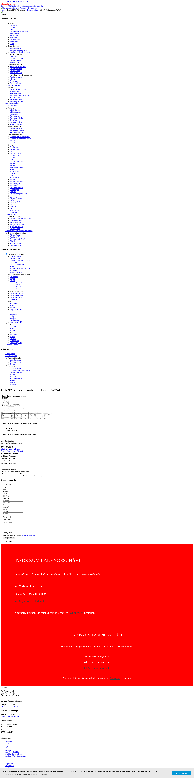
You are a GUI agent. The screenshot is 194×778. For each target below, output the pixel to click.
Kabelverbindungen (17, 161)
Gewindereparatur (16, 372)
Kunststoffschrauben (17, 293)
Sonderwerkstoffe (11, 345)
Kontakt (8, 750)
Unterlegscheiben (16, 122)
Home (3, 10)
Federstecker (14, 155)
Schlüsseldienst (15, 362)
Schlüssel (13, 376)
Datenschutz (9, 766)
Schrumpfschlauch (16, 188)
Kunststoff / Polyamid (15, 291)
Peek (9, 301)
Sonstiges (13, 299)
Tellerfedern (14, 120)
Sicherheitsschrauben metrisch (20, 139)
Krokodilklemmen (16, 167)
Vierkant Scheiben (16, 124)
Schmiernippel (15, 184)
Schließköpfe (14, 143)
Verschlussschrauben (17, 243)
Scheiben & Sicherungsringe (20, 268)
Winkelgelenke (15, 210)
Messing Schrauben (17, 283)
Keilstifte (13, 200)
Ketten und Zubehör (12, 85)
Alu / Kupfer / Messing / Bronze (19, 275)
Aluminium (14, 277)
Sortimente (14, 42)
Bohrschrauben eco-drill (18, 50)
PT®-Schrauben (11, 106)
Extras (12, 44)
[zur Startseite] (19, 8)
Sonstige (13, 380)
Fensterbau (14, 36)
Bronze (12, 281)
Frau (7, 496)
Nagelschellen (15, 171)
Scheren (13, 374)
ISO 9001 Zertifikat (12, 752)
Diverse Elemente (16, 198)
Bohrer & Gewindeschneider (20, 370)
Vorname (6, 498)
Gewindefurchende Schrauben (20, 52)
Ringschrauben (15, 81)
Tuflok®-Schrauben (12, 214)
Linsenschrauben (16, 221)
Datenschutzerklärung (28, 535)
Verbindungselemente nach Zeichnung (19, 231)
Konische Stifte (15, 202)
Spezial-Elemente (16, 272)
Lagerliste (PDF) (16, 310)
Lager (7, 746)
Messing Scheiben (16, 287)
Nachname (6, 502)
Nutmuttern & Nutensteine (19, 95)
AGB (7, 768)
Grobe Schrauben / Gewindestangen (20, 75)
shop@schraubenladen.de (10, 716)
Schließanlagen (15, 360)
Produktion (9, 744)
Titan (9, 333)
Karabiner (13, 163)
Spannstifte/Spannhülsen (18, 194)
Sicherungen (14, 190)
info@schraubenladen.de (10, 449)
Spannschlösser (15, 83)
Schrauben (13, 186)
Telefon (6, 507)
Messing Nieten (15, 289)
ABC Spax (11, 23)
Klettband (13, 165)
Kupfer (12, 279)
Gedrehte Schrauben (15, 54)
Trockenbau (14, 38)
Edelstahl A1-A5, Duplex (17, 254)
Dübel (12, 151)
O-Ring (12, 173)
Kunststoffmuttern (16, 295)
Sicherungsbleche (16, 116)
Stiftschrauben (15, 62)
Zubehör (13, 385)
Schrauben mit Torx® (17, 239)
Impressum (9, 764)
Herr (7, 494)
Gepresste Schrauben (15, 65)
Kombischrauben (16, 73)
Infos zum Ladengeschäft (14, 2)
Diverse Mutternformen (18, 89)
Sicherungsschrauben (17, 132)
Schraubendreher (16, 378)
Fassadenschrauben (17, 258)
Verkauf (8, 748)
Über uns (8, 742)
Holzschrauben (32, 10)
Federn (12, 157)
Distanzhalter (14, 56)
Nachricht (7, 520)
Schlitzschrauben (16, 69)
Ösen (12, 175)
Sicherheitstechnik (14, 358)
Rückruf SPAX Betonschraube (16, 756)
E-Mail (6, 511)
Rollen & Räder (11, 356)
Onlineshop (76, 612)
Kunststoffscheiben (16, 297)
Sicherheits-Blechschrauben (20, 137)
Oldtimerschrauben (12, 104)
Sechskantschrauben (15, 126)
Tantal (10, 324)
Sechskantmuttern (16, 100)
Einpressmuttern (15, 91)
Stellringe (13, 208)
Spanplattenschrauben (17, 225)
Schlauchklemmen (16, 182)
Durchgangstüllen (16, 153)
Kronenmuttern (15, 93)
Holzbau (13, 27)
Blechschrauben (13, 46)
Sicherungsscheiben (17, 118)
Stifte (9, 196)
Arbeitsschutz (10, 354)
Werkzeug (11, 366)
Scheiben (11, 108)
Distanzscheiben (15, 112)
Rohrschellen (14, 177)
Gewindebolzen (15, 60)
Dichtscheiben (15, 110)
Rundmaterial (14, 320)
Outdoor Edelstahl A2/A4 (19, 31)
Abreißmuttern (15, 141)
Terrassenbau (14, 33)
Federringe (14, 114)
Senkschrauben (15, 223)
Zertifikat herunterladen (13, 754)
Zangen (12, 382)
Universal (13, 25)
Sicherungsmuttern (16, 102)
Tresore (12, 364)
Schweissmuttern (16, 97)
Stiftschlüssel (14, 241)
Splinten (13, 192)
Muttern (10, 87)
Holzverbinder (15, 40)
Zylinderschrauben (16, 227)
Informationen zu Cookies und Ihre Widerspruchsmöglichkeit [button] (27, 774)
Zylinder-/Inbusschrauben (17, 233)
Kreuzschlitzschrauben (18, 67)
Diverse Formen (15, 235)
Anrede (5, 492)
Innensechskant (15, 245)
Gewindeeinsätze (16, 128)
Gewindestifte (15, 71)
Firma (5, 487)
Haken (12, 159)
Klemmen (13, 79)
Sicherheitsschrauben (15, 135)
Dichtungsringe (15, 149)
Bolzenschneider (16, 368)
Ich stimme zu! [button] (181, 773)
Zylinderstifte (14, 212)
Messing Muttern (16, 285)
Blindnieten (14, 147)
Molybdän (11, 312)
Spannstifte (14, 204)
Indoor (12, 29)
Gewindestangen (16, 77)
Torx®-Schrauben (14, 216)
